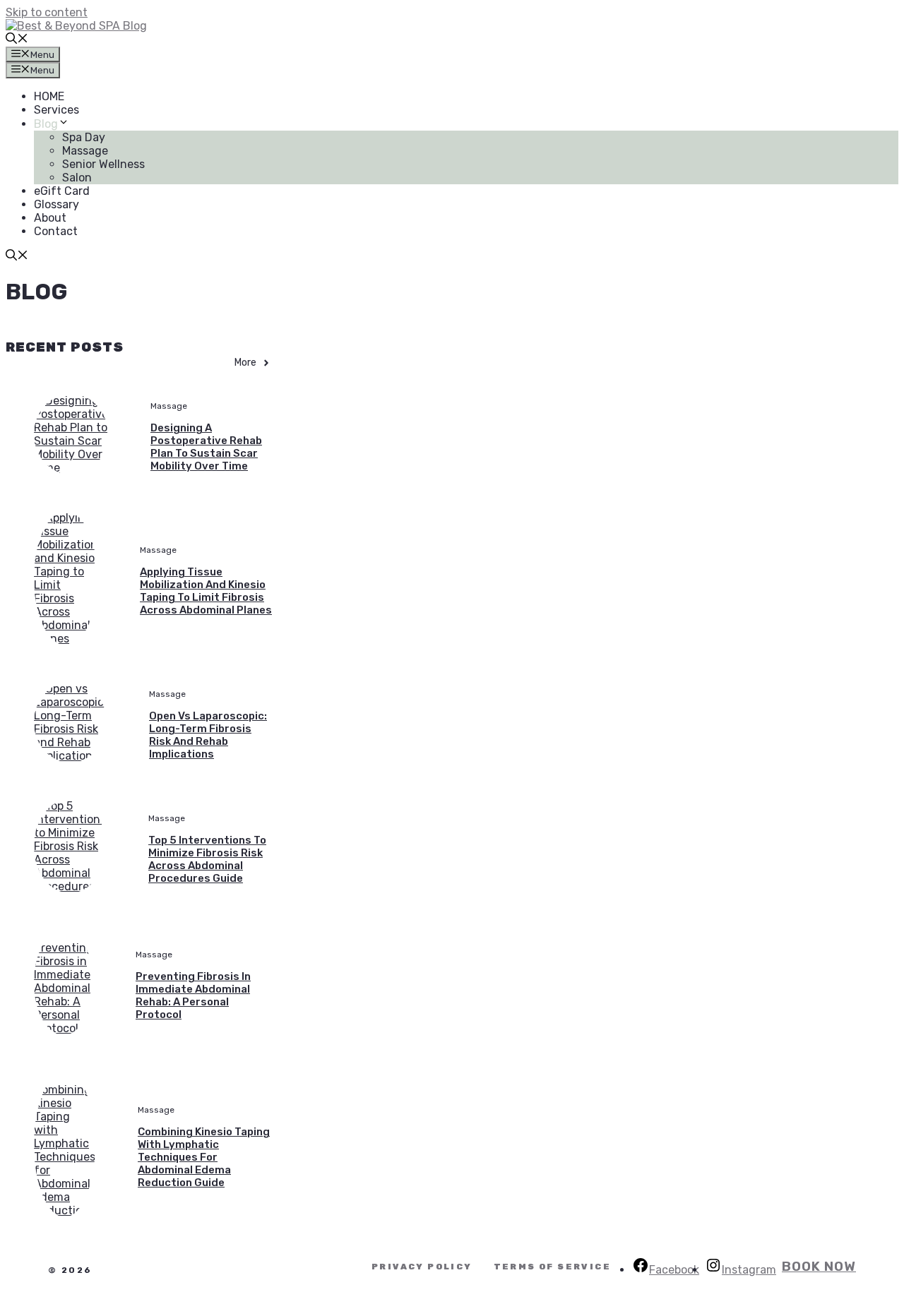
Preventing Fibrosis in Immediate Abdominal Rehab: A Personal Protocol (193, 995)
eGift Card (62, 191)
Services (56, 109)
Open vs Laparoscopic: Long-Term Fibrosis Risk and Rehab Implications (208, 735)
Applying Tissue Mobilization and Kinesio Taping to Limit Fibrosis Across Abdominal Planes (206, 591)
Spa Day (83, 137)
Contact (56, 231)
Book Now (819, 1266)
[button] (17, 40)
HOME (49, 96)
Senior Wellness (103, 164)
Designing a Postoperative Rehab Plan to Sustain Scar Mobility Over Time (206, 446)
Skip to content (47, 12)
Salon (77, 177)
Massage (85, 150)
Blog (46, 124)
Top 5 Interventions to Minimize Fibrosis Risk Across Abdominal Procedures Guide (207, 859)
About (50, 218)
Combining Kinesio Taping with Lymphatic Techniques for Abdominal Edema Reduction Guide (204, 1157)
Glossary (56, 204)
